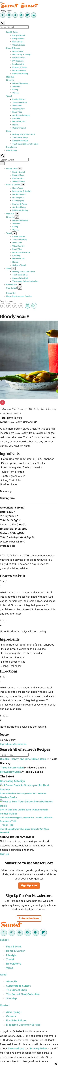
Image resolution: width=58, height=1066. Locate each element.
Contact (5, 1005)
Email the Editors (16, 1020)
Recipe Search (18, 35)
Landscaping (18, 64)
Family (15, 89)
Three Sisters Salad (12, 767)
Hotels (15, 125)
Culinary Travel (19, 128)
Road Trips (17, 112)
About (3, 974)
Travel (9, 96)
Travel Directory (19, 102)
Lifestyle (10, 80)
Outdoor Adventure (21, 115)
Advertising (13, 1012)
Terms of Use (16, 1048)
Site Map (11, 998)
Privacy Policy (38, 1048)
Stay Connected (7, 301)
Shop (8, 131)
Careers (11, 1016)
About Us (11, 981)
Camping (16, 118)
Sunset (4, 939)
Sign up (4, 854)
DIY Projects (18, 61)
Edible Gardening (20, 73)
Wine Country (18, 109)
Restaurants (18, 42)
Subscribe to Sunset (18, 985)
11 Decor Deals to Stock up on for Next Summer (23, 793)
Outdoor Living (19, 70)
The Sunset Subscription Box (25, 144)
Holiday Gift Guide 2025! (23, 134)
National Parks (19, 121)
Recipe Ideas (18, 38)
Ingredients (7, 744)
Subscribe (10, 293)
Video (9, 967)
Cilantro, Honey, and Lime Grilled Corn (23, 758)
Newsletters (11, 147)
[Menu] (1, 2)
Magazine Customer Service (19, 296)
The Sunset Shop (20, 137)
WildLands (17, 105)
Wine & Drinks (18, 45)
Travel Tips (6, 824)
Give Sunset (11, 150)
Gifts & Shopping (20, 83)
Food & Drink (12, 32)
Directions (20, 744)
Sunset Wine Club (20, 141)
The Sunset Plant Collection (23, 994)
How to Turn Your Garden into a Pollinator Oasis (24, 809)
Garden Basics (19, 57)
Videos (15, 93)
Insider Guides (18, 99)
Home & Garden (13, 48)
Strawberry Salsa (10, 771)
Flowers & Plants (19, 67)
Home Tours (17, 51)
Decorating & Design (21, 54)
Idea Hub (10, 77)
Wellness (16, 86)
